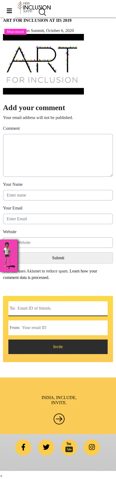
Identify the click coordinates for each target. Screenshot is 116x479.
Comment (11, 128)
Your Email (12, 208)
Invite (58, 346)
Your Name (13, 184)
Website (9, 231)
